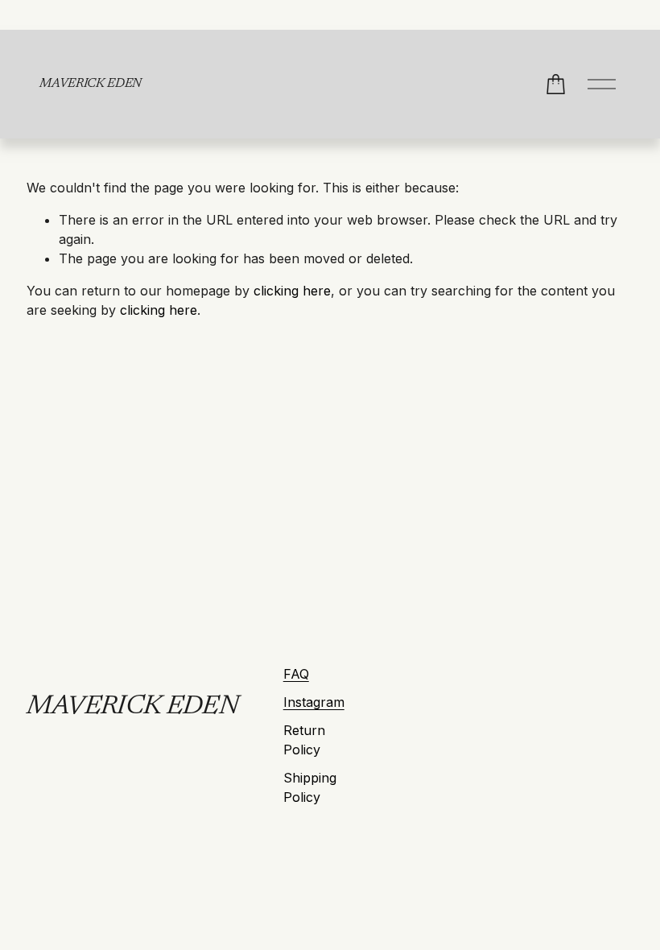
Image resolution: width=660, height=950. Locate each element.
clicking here (292, 291)
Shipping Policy (309, 787)
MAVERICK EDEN (90, 83)
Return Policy (304, 740)
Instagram (313, 702)
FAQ (296, 674)
